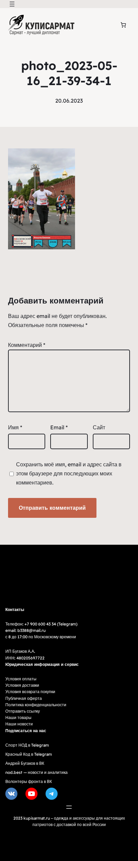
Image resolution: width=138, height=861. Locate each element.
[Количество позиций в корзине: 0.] (123, 25)
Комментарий (26, 345)
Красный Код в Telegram (28, 754)
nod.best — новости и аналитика (36, 772)
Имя (15, 427)
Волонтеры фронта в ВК (28, 781)
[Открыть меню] (12, 4)
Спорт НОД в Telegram (27, 745)
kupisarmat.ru (36, 818)
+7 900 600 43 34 (40, 623)
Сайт (99, 427)
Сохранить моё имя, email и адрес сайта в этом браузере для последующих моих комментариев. (69, 473)
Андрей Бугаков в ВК (24, 763)
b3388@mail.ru (31, 630)
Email (59, 427)
